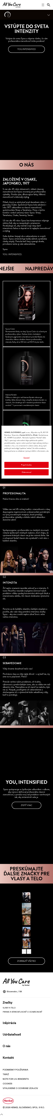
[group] (26, 378)
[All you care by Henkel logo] (12, 4)
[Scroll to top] (1, 1115)
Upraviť (26, 457)
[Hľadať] (48, 5)
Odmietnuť (26, 472)
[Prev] (24, 951)
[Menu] (48, 14)
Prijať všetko (26, 465)
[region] (26, 452)
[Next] (29, 951)
